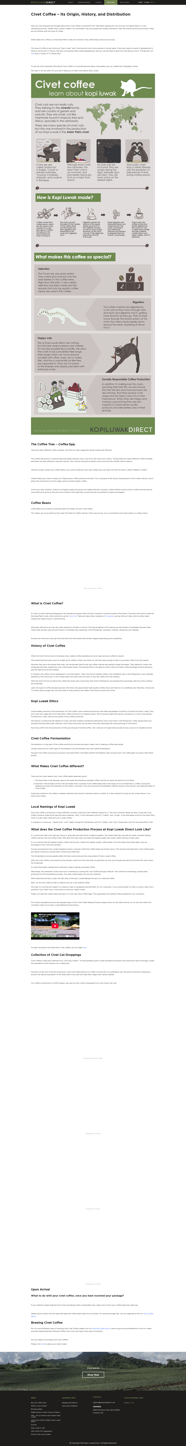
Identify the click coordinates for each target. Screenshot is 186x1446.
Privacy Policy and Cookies (41, 1434)
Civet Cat (72, 616)
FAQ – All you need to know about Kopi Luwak (45, 1416)
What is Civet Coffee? (39, 1406)
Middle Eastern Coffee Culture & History (45, 1412)
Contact (98, 2)
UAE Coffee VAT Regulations (41, 1431)
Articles (34, 1425)
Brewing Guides (84, 2)
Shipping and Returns (69, 1403)
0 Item (143, 2)
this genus (109, 616)
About (70, 2)
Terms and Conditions (70, 1406)
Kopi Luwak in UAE (38, 1428)
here (33, 53)
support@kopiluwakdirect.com (104, 1402)
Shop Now (111, 2)
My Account (124, 2)
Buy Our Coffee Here (38, 1403)
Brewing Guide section (101, 1328)
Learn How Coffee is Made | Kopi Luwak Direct (45, 1420)
